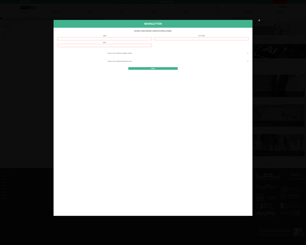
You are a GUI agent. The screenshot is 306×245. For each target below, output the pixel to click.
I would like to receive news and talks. (119, 61)
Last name (201, 35)
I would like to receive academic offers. (119, 53)
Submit (153, 68)
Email (104, 42)
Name (104, 35)
